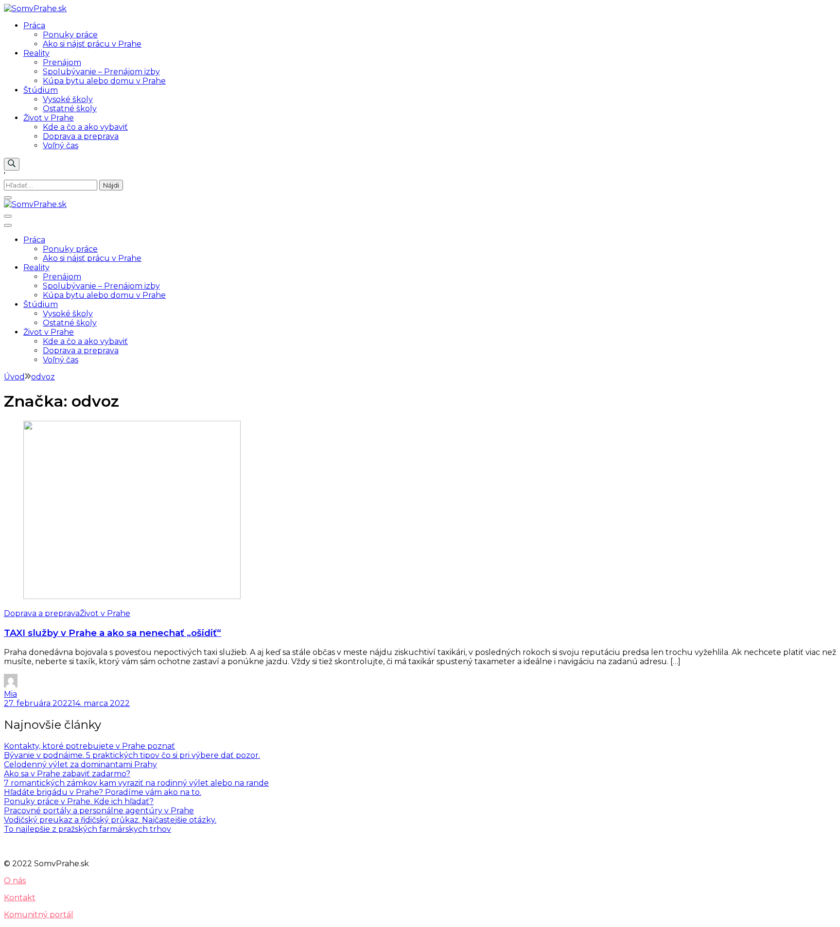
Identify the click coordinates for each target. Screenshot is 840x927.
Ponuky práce (70, 34)
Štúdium (40, 90)
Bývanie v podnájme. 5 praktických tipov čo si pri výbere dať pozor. (132, 755)
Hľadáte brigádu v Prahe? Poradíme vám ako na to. (102, 792)
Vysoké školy (68, 99)
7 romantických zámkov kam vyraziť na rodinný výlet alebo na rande (136, 783)
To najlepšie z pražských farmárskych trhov (87, 829)
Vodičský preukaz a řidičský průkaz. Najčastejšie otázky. (110, 819)
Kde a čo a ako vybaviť (85, 127)
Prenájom (62, 62)
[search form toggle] (11, 164)
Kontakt (19, 897)
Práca (34, 25)
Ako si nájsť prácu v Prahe (92, 44)
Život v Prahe (48, 117)
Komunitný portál (38, 914)
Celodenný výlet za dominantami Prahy (80, 764)
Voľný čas (60, 145)
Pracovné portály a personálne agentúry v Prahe (99, 810)
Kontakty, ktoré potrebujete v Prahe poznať (89, 746)
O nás (15, 880)
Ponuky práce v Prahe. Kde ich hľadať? (79, 801)
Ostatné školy (70, 108)
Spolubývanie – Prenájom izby (101, 71)
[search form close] (8, 197)
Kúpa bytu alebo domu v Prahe (104, 81)
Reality (36, 53)
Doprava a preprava (81, 136)
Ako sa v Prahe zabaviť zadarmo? (67, 773)
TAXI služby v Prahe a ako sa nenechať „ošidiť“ (112, 632)
